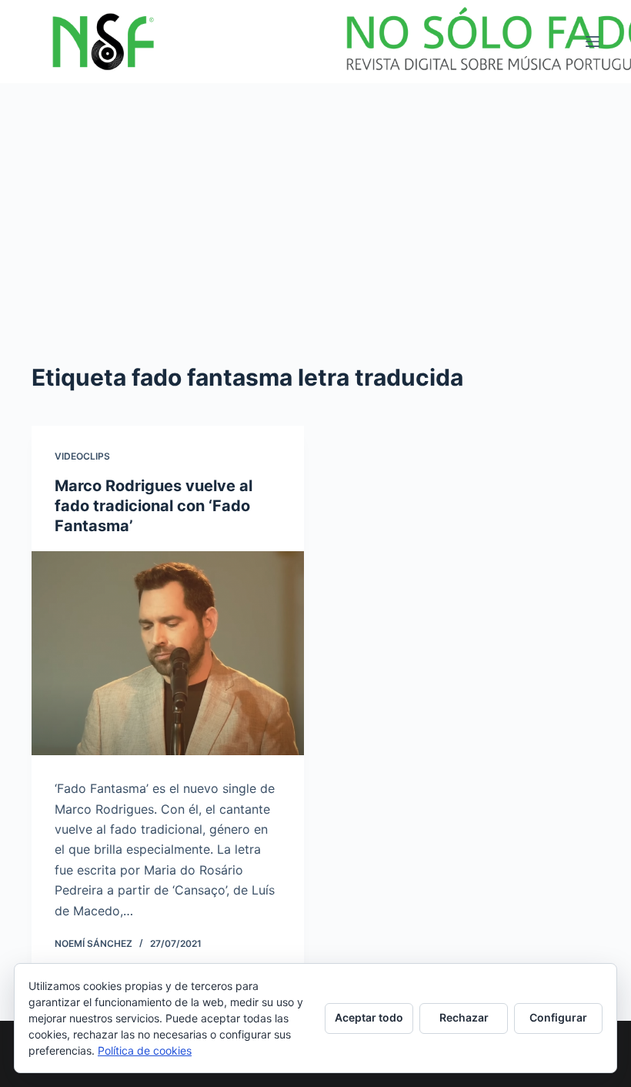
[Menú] (592, 41)
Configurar (558, 1017)
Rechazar (464, 1017)
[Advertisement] (315, 198)
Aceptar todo (369, 1017)
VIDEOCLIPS (82, 456)
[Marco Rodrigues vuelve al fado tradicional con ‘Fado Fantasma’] (168, 653)
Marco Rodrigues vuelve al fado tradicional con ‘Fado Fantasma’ (153, 506)
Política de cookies (145, 1050)
